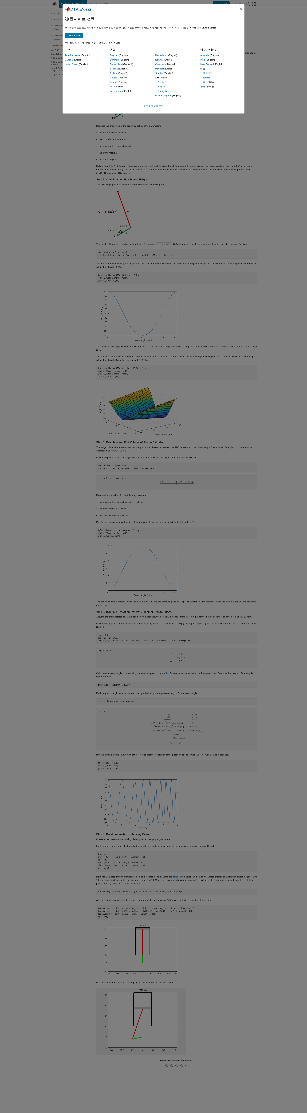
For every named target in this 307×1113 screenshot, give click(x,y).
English (161, 86)
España (114, 68)
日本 (202, 82)
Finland (114, 73)
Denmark (114, 59)
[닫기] (241, 9)
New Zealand (207, 64)
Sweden (159, 73)
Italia (112, 86)
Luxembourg (116, 91)
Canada (69, 59)
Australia (204, 55)
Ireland (113, 82)
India (202, 59)
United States (71, 64)
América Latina (72, 55)
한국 (202, 86)
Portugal (159, 68)
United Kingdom (163, 95)
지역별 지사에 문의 (153, 106)
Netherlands (161, 55)
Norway (159, 59)
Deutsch (162, 82)
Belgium (114, 55)
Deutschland (116, 64)
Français (162, 91)
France (113, 77)
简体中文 (207, 73)
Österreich (160, 64)
